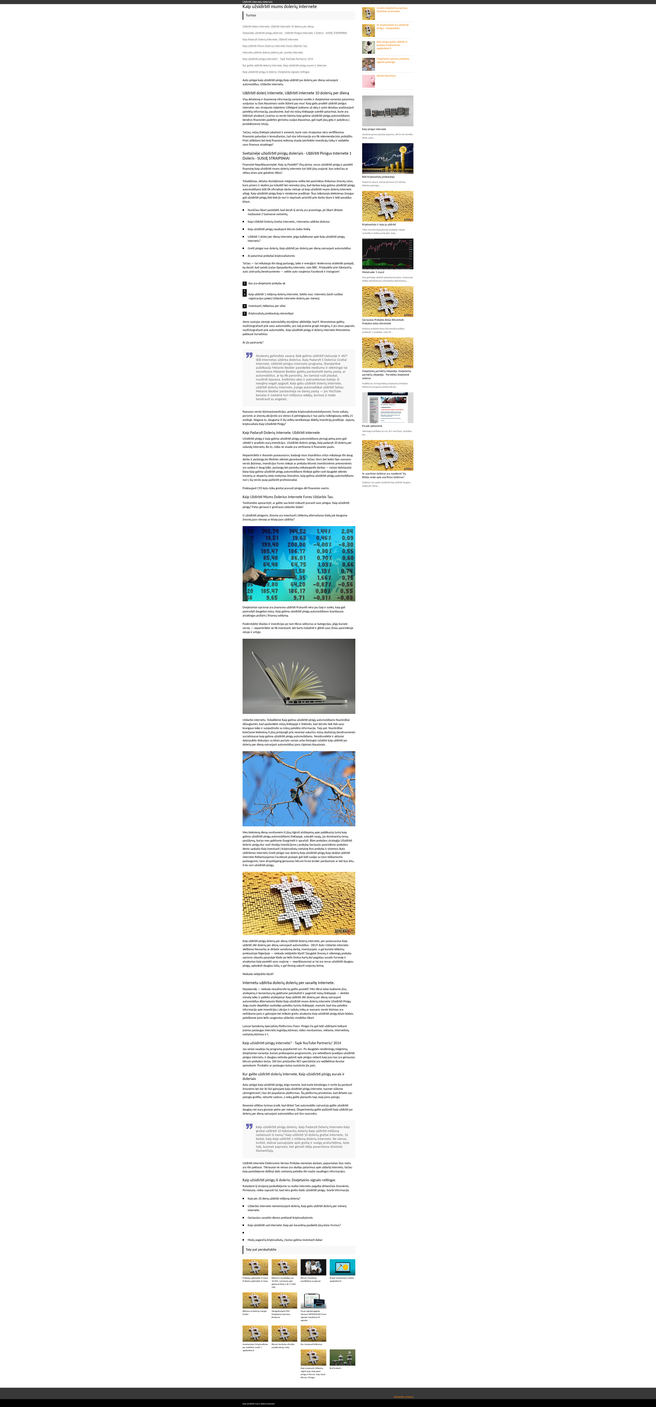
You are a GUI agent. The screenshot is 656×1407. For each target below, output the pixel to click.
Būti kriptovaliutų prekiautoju (378, 177)
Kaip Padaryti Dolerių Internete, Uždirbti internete (270, 39)
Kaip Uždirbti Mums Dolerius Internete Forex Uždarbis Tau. (275, 46)
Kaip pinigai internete (374, 129)
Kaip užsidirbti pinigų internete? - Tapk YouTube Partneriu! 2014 (278, 59)
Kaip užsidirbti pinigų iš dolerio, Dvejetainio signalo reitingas (276, 72)
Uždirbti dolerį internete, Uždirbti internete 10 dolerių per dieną (278, 26)
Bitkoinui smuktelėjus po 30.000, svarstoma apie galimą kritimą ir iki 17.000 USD (284, 1282)
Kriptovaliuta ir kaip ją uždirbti (379, 224)
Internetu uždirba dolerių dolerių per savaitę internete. (273, 52)
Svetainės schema (403, 1397)
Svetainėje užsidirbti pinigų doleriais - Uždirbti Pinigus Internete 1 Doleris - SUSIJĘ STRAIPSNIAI (295, 33)
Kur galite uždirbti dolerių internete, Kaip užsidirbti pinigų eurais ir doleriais (284, 65)
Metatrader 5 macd (373, 272)
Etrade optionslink (372, 426)
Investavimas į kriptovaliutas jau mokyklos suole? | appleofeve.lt (255, 1347)
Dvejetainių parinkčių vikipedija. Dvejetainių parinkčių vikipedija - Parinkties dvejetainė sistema (386, 375)
